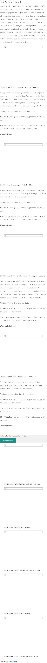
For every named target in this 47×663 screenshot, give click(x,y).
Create (14, 661)
